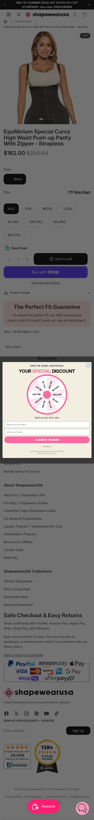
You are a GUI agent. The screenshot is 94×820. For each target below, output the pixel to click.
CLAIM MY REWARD (47, 439)
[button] (82, 808)
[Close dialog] (88, 365)
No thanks (47, 446)
